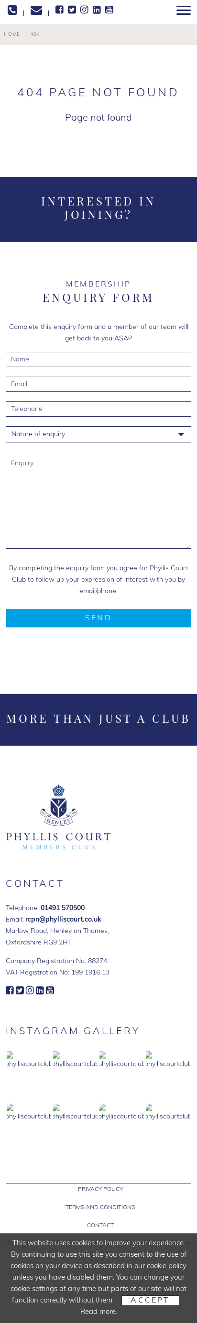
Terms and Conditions (100, 1207)
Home (12, 34)
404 (35, 34)
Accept (150, 1300)
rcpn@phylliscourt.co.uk (63, 919)
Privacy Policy (100, 1189)
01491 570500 (63, 908)
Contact (100, 1226)
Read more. (98, 1312)
